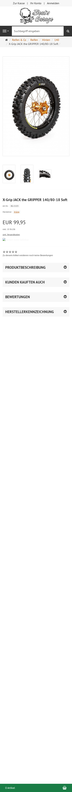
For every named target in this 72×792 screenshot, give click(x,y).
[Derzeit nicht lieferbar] (16, 240)
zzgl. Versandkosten (11, 234)
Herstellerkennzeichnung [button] (29, 311)
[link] (28, 254)
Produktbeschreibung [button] (25, 267)
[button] (36, 282)
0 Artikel (10, 788)
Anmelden (53, 3)
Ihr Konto (35, 3)
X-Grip (16, 212)
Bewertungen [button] (17, 297)
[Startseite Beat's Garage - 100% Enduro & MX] (36, 16)
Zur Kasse (19, 3)
